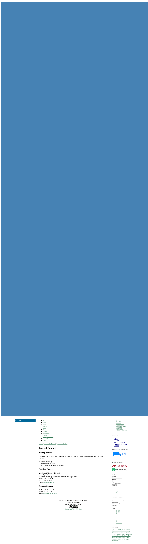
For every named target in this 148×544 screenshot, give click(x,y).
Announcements (46, 433)
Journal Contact (62, 444)
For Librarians (119, 522)
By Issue (118, 510)
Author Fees (118, 422)
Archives (45, 431)
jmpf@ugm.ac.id (48, 482)
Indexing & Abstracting (48, 437)
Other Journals (119, 513)
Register (45, 426)
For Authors (118, 521)
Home (44, 420)
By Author (118, 511)
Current (44, 429)
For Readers (118, 520)
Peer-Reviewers (119, 428)
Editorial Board (119, 427)
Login (44, 424)
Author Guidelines (120, 421)
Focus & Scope (119, 420)
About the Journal (50, 444)
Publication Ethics (120, 425)
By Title (118, 512)
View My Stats (77, 509)
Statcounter (68, 509)
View (117, 491)
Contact (44, 440)
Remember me (118, 483)
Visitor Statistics (119, 429)
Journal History (46, 438)
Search (44, 428)
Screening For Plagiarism (121, 426)
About (44, 422)
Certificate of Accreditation (121, 430)
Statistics (45, 435)
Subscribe (118, 492)
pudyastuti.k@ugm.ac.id (51, 493)
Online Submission (120, 424)
